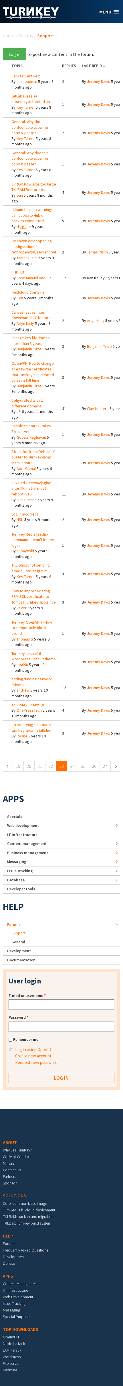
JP (19, 411)
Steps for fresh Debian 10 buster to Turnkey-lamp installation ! (33, 457)
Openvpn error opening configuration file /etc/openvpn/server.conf (33, 246)
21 (39, 766)
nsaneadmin (27, 81)
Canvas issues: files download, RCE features (32, 315)
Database (16, 880)
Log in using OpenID (33, 1049)
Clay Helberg (98, 408)
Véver (22, 607)
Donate (9, 1263)
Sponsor (10, 1183)
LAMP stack (12, 1350)
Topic (17, 65)
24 (72, 766)
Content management (27, 843)
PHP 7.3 (17, 272)
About (10, 1142)
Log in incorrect (24, 514)
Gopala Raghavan (31, 437)
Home (8, 35)
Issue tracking (20, 870)
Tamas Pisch (27, 257)
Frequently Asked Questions (25, 1250)
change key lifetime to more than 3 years (30, 340)
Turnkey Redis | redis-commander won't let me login (32, 540)
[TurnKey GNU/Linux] (31, 17)
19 (18, 766)
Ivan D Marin (27, 499)
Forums (26, 35)
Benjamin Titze (29, 349)
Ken (20, 297)
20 (29, 766)
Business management (27, 852)
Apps (13, 799)
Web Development (18, 1296)
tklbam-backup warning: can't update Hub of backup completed (31, 215)
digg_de (24, 226)
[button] (109, 12)
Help (13, 906)
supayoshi (25, 550)
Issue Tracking (14, 1303)
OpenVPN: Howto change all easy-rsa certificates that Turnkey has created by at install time (32, 372)
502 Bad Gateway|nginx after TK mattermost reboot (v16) (31, 488)
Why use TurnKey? (17, 1150)
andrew (23, 690)
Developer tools (21, 888)
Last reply (92, 65)
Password (18, 1017)
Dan (20, 195)
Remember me (25, 1039)
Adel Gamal (26, 468)
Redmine (10, 1370)
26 (94, 766)
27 (105, 766)
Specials (14, 816)
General (18, 941)
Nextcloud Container (28, 292)
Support (18, 933)
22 (50, 766)
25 (83, 766)
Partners (9, 1176)
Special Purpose (16, 1316)
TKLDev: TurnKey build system (27, 1223)
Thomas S (25, 639)
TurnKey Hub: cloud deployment (29, 1210)
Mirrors (8, 1163)
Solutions (14, 1195)
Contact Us (12, 1169)
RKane (22, 736)
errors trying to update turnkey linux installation (31, 727)
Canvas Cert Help (26, 76)
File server (11, 1363)
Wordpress (12, 1356)
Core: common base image (25, 1203)
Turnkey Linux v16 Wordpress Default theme (33, 656)
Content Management (20, 1283)
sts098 (22, 664)
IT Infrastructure (22, 834)
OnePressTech (29, 710)
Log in (15, 54)
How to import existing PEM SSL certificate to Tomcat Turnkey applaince (33, 596)
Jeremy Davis (98, 81)
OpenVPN (11, 1337)
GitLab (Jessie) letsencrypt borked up (30, 98)
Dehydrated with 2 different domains (27, 403)
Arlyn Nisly (25, 323)
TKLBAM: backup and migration (28, 1216)
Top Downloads (20, 1329)
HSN (20, 519)
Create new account (33, 1056)
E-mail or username (27, 995)
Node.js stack (14, 1343)
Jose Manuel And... (32, 277)
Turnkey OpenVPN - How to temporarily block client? (31, 628)
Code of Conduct (17, 1156)
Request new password (36, 1062)
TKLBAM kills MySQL (28, 704)
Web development (23, 825)
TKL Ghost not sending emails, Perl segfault (30, 568)
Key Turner (26, 107)
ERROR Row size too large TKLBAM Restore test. (33, 186)
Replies (69, 65)
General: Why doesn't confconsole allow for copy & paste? (30, 127)
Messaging (16, 861)
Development (19, 950)
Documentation (21, 960)
